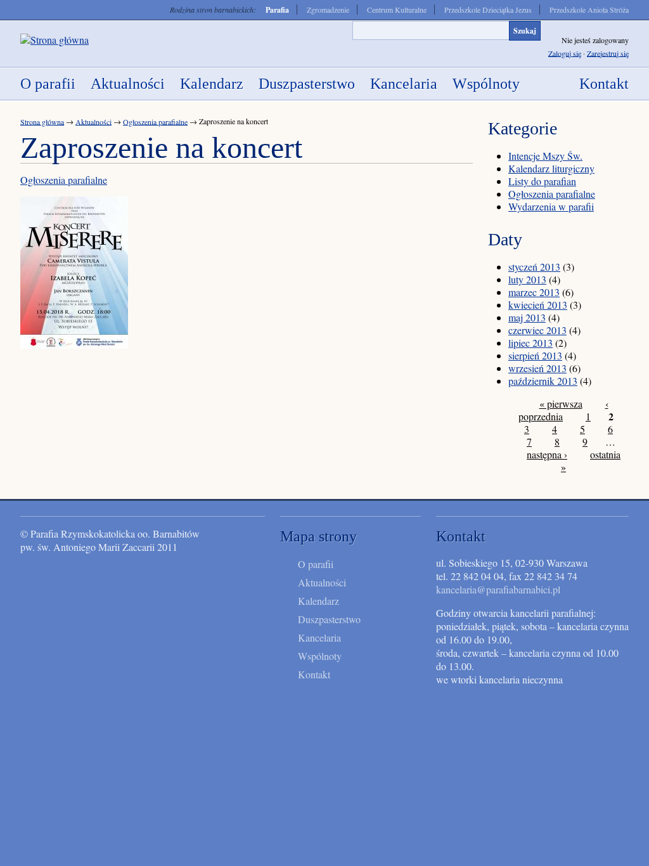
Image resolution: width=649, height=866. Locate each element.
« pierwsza (560, 403)
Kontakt (604, 83)
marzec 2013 (534, 292)
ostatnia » (590, 461)
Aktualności (128, 83)
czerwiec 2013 (537, 330)
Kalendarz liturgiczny (551, 168)
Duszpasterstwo (307, 83)
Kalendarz (211, 83)
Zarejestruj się (608, 53)
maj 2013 (527, 317)
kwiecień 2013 (537, 304)
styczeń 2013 (534, 266)
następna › (547, 454)
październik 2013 (542, 380)
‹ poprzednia (563, 410)
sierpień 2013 (535, 355)
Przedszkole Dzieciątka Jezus (488, 9)
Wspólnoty (486, 83)
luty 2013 (527, 279)
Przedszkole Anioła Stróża (589, 9)
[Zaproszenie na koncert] (74, 344)
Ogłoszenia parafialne (155, 121)
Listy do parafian (542, 181)
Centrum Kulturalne (397, 9)
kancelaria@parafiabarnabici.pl (498, 589)
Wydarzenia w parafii (551, 206)
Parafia (277, 9)
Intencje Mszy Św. (545, 155)
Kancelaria (403, 83)
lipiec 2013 (530, 342)
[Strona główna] (54, 40)
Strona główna (42, 121)
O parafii (47, 83)
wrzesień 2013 (537, 368)
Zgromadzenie (328, 9)
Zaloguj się (564, 53)
